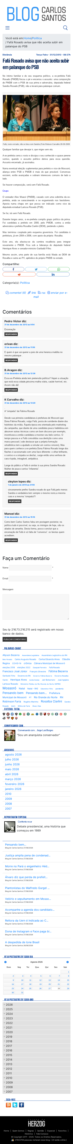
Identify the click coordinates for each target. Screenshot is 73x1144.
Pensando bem (13, 693)
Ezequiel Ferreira (40, 667)
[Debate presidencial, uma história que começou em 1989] (9, 826)
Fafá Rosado (54, 667)
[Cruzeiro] (37, 714)
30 (13, 993)
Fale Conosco (42, 1134)
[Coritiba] (28, 714)
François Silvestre (38, 671)
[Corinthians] (24, 714)
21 (59, 984)
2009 (8, 798)
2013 (9, 1064)
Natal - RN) (32, 688)
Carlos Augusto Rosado (25, 659)
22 (68, 984)
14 (59, 980)
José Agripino (63, 680)
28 (59, 988)
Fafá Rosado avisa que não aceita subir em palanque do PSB (36, 63)
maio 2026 (12, 769)
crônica (27, 663)
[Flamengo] (45, 714)
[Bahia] (12, 714)
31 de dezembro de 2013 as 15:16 (19, 517)
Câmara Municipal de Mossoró (49, 663)
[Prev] (5, 962)
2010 (8, 794)
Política (37, 38)
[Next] (67, 962)
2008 (8, 803)
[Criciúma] (32, 714)
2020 (9, 1032)
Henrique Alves (18, 679)
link (34, 292)
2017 (9, 1046)
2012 (9, 1068)
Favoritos (62, 1131)
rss (43, 292)
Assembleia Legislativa (30, 655)
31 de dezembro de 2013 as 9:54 (19, 324)
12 (40, 980)
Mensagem (8, 589)
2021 (9, 1027)
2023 (9, 1018)
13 (50, 980)
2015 (9, 1055)
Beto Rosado (7, 659)
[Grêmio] (56, 714)
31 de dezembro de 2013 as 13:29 (19, 403)
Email (5, 578)
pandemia (59, 689)
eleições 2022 (23, 667)
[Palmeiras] (65, 714)
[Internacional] (61, 714)
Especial (51, 1131)
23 (13, 988)
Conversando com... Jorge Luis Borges (35, 730)
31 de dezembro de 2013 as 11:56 (19, 347)
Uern (13, 706)
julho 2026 (12, 759)
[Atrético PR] (8, 714)
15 (68, 980)
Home (27, 38)
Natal (22, 688)
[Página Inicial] (36, 1122)
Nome (5, 567)
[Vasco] (16, 718)
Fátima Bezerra (58, 671)
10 (22, 980)
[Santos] (4, 718)
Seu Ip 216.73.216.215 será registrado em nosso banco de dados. (33, 631)
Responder (11, 334)
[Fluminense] (48, 714)
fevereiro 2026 (14, 784)
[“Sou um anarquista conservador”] (9, 735)
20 (50, 984)
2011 (9, 1073)
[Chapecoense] (20, 714)
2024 (9, 1013)
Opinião (40, 1131)
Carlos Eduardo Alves (49, 659)
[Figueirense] (41, 714)
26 (40, 988)
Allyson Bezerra (11, 655)
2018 (9, 1041)
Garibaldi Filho (9, 676)
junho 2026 (12, 764)
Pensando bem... (36, 693)
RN (61, 697)
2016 (9, 1050)
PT (30, 697)
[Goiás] (52, 714)
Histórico (29, 1134)
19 (40, 984)
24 (22, 988)
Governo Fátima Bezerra (42, 676)
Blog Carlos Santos (16, 13)
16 (13, 984)
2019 (9, 1036)
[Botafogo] (16, 714)
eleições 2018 (9, 667)
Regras (31, 1131)
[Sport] (12, 718)
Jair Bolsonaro (48, 680)
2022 (9, 1023)
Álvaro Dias (36, 706)
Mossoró (9, 688)
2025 (9, 1009)
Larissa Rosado (10, 684)
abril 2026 (11, 774)
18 (30, 984)
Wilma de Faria (24, 706)
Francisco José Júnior (15, 671)
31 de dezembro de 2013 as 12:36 (19, 373)
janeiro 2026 (13, 789)
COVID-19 (16, 663)
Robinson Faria (12, 701)
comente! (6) (18, 292)
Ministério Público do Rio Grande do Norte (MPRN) (41, 684)
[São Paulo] (8, 718)
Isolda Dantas (34, 680)
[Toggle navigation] (7, 27)
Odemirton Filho (47, 689)
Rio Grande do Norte (45, 697)
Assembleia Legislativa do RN (54, 655)
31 (22, 993)
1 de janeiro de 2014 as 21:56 (21, 485)
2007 (8, 808)
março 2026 (13, 779)
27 (50, 988)
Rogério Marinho (31, 702)
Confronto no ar (25, 821)
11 (30, 980)
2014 (9, 1059)
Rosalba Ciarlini (51, 701)
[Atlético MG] (4, 714)
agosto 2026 (13, 754)
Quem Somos (18, 1131)
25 (30, 988)
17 (22, 984)
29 (68, 988)
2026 (9, 1004)
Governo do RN (24, 676)
